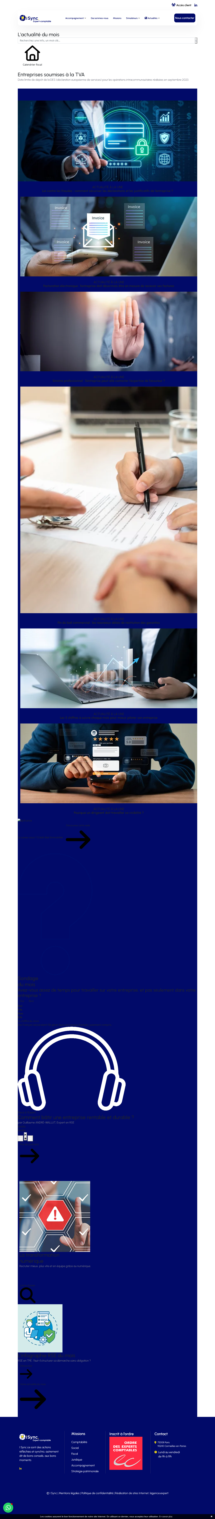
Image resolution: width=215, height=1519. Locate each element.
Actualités (152, 18)
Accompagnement (74, 18)
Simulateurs (132, 18)
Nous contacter (184, 18)
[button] (8, 1508)
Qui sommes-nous (99, 18)
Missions (117, 18)
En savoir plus (165, 1516)
